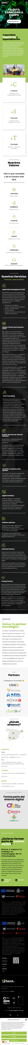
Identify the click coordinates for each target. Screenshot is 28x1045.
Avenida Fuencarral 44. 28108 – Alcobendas (12, 783)
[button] (26, 1019)
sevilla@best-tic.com (14, 757)
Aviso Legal (22, 1043)
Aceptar (14, 1033)
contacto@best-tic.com (7, 786)
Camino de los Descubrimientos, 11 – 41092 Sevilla (13, 754)
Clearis (12, 991)
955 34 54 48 (4, 757)
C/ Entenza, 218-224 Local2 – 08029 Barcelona (13, 773)
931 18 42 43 (4, 776)
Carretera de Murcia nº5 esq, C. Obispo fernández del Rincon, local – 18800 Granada (12, 763)
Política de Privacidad (15, 1043)
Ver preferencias (14, 1040)
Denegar (14, 1036)
